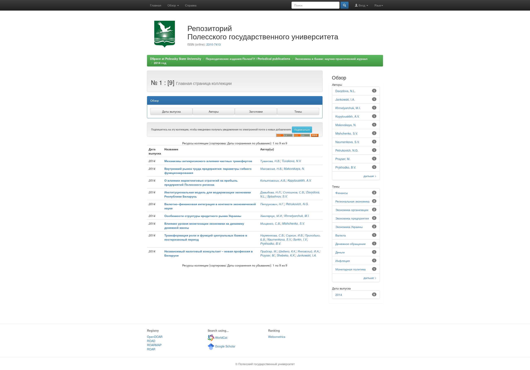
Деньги (340, 252)
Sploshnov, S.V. (277, 196)
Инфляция (342, 261)
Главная (155, 5)
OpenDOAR (155, 337)
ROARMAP (154, 345)
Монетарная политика (350, 269)
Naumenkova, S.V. (279, 239)
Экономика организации (351, 210)
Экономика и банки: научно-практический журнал (331, 59)
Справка (190, 5)
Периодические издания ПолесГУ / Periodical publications (248, 59)
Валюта (340, 235)
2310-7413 (213, 44)
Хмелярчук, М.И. (271, 216)
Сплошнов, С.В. (294, 192)
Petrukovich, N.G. (297, 204)
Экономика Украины (349, 227)
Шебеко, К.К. (287, 251)
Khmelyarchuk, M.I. (297, 216)
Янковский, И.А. (308, 251)
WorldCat (220, 337)
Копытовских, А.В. (273, 180)
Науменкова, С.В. (272, 235)
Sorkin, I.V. (300, 239)
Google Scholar (224, 346)
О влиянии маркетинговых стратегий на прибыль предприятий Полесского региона (201, 182)
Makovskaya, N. (294, 168)
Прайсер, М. (268, 251)
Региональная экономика (352, 201)
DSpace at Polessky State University (175, 59)
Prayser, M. (267, 255)
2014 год (160, 63)
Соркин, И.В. (294, 235)
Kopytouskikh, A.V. (300, 180)
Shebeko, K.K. (286, 255)
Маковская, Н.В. (271, 168)
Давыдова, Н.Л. (270, 192)
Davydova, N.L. (345, 91)
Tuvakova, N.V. (291, 161)
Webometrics (276, 337)
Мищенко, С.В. (270, 223)
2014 (338, 295)
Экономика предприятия (352, 218)
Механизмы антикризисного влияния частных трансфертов (208, 161)
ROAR (151, 349)
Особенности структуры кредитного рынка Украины (202, 216)
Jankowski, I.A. (307, 255)
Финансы (341, 193)
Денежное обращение (350, 244)
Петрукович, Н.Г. (272, 204)
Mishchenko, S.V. (293, 223)
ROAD (151, 341)
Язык (377, 5)
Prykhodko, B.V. (270, 243)
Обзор (172, 5)
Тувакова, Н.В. (270, 161)
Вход (362, 5)
